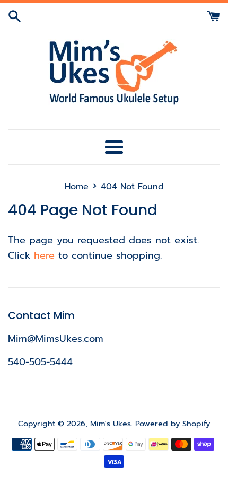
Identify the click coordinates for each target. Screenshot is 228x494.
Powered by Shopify (172, 423)
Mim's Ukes (110, 423)
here (44, 255)
